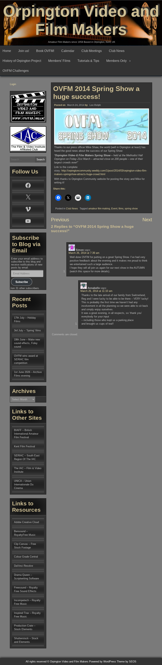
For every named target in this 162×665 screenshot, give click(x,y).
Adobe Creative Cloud (26, 522)
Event (114, 208)
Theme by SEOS (126, 661)
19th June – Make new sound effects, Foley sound (27, 343)
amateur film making (99, 208)
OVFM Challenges (16, 70)
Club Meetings (91, 51)
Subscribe (21, 281)
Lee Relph (95, 105)
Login (13, 84)
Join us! (23, 51)
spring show (131, 208)
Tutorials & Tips (88, 60)
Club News (116, 51)
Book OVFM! (45, 51)
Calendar (67, 51)
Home (7, 51)
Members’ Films (59, 60)
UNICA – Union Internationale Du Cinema (23, 484)
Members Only (116, 60)
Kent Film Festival (24, 446)
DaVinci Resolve (23, 565)
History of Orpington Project (22, 60)
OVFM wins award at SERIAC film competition (26, 359)
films (121, 208)
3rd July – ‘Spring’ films (27, 330)
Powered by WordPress (102, 661)
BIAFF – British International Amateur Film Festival (26, 434)
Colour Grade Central (26, 556)
